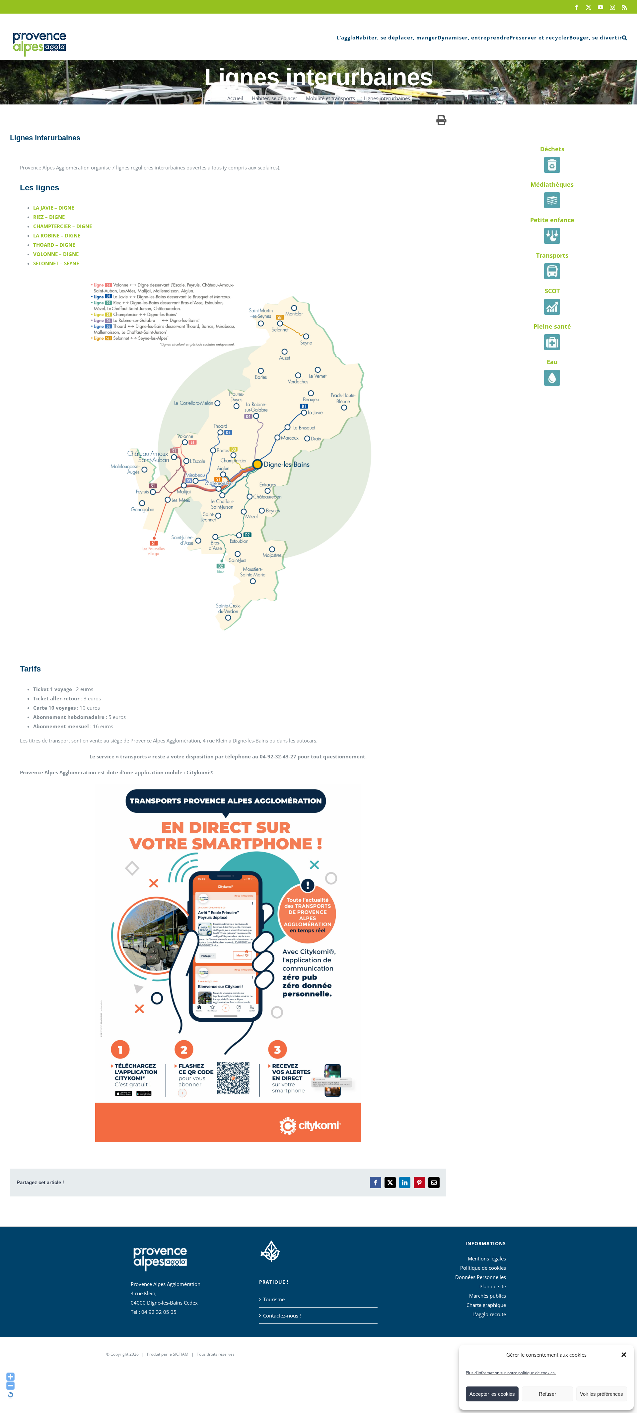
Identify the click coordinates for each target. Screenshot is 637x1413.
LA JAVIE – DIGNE (53, 207)
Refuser (547, 1394)
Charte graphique (486, 1305)
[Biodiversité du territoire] (270, 1250)
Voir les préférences (601, 1394)
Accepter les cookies (492, 1394)
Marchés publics (487, 1295)
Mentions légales (487, 1258)
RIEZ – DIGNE (49, 217)
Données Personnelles (480, 1277)
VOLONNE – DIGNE (56, 254)
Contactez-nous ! (282, 1315)
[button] (623, 1354)
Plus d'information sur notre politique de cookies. (511, 1373)
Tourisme (274, 1299)
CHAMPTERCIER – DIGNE (62, 226)
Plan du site (492, 1286)
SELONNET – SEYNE (56, 263)
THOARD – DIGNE (54, 244)
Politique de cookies (483, 1267)
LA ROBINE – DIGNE (56, 235)
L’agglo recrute (489, 1314)
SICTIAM (180, 1354)
